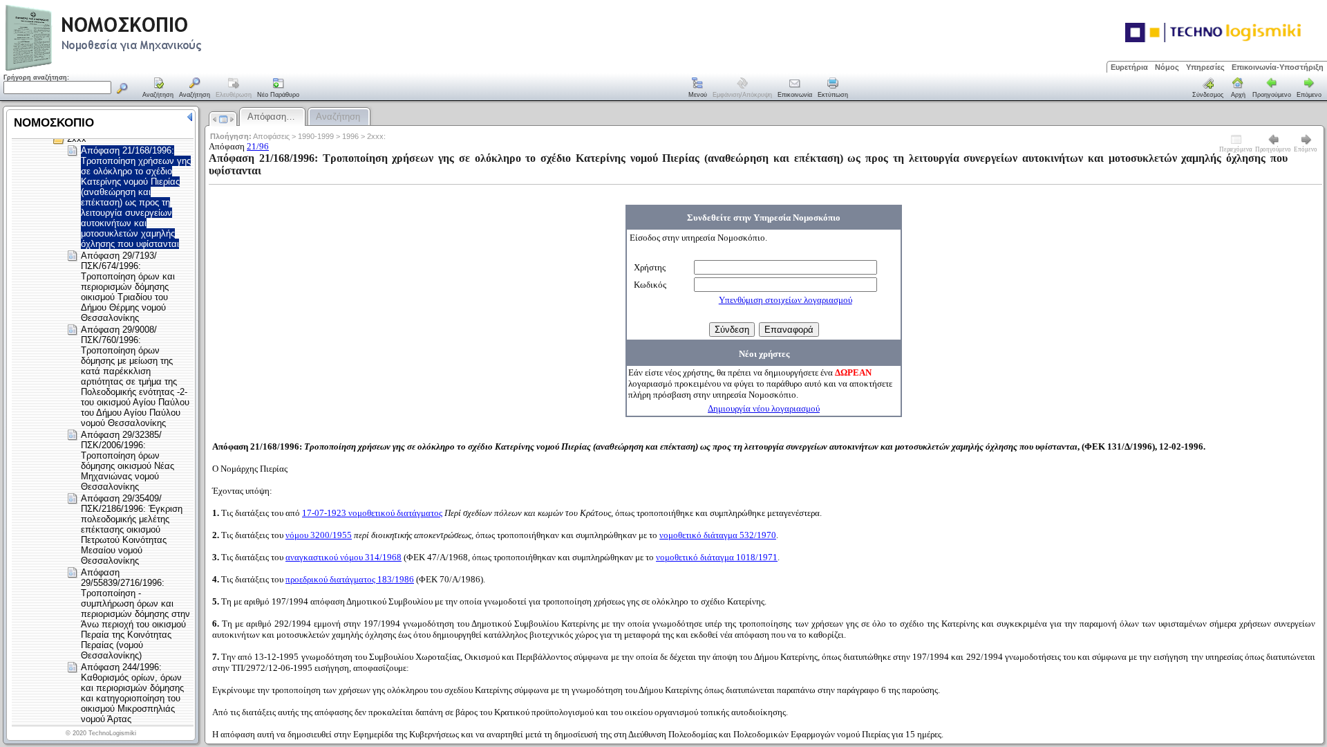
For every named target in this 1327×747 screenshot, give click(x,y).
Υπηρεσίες (1205, 67)
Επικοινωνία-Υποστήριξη (1278, 67)
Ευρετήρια (1129, 67)
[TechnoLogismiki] (157, 69)
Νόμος (1167, 67)
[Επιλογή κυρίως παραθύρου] (158, 88)
